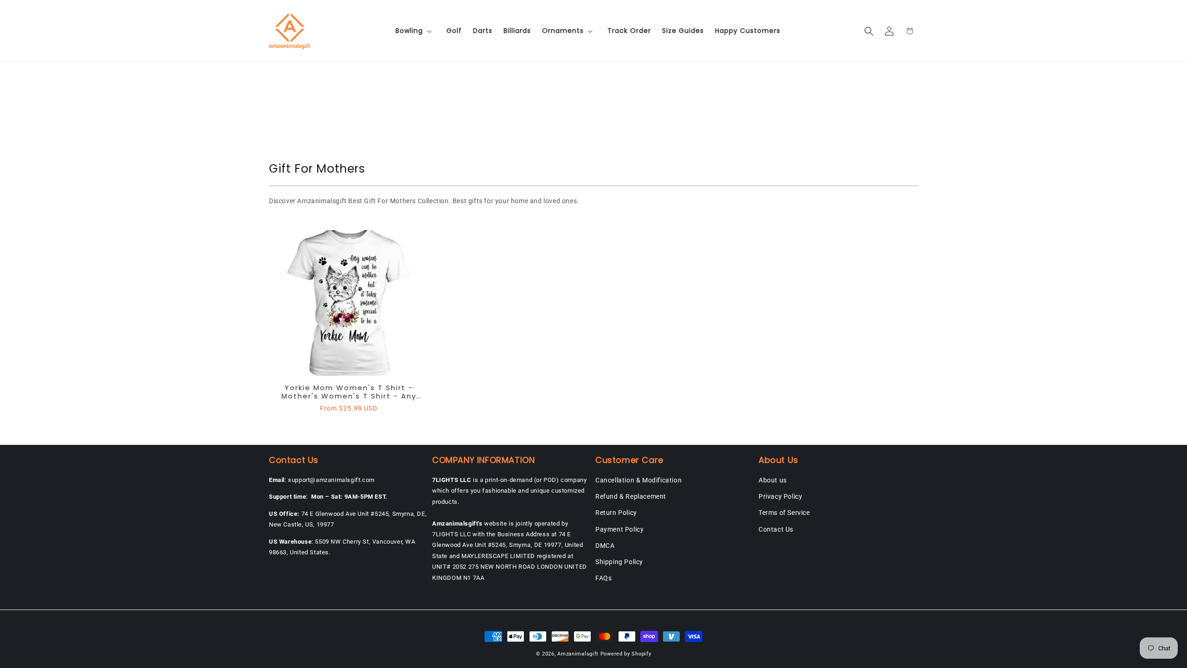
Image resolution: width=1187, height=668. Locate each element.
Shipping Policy (619, 561)
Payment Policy (619, 529)
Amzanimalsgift (578, 654)
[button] (415, 30)
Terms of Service (784, 512)
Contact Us (776, 529)
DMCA (604, 545)
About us (773, 480)
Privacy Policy (780, 496)
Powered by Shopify (625, 654)
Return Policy (616, 512)
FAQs (603, 578)
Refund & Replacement (630, 496)
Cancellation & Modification (638, 480)
